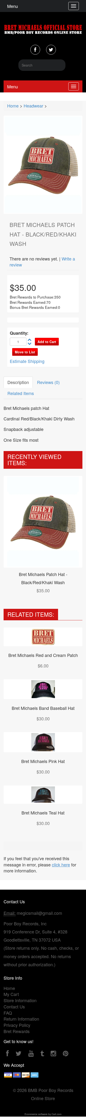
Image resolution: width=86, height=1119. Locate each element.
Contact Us (14, 1006)
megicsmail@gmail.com (39, 913)
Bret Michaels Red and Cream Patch (43, 655)
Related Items (20, 393)
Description (18, 382)
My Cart (11, 994)
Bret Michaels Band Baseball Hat (43, 708)
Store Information (20, 1000)
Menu (12, 6)
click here (61, 864)
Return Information (21, 1019)
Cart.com (56, 1114)
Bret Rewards (17, 1031)
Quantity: (19, 333)
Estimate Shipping (27, 361)
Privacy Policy (17, 1025)
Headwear (33, 105)
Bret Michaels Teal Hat (43, 812)
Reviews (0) (48, 382)
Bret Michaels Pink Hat (43, 761)
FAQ (8, 1013)
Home (13, 105)
